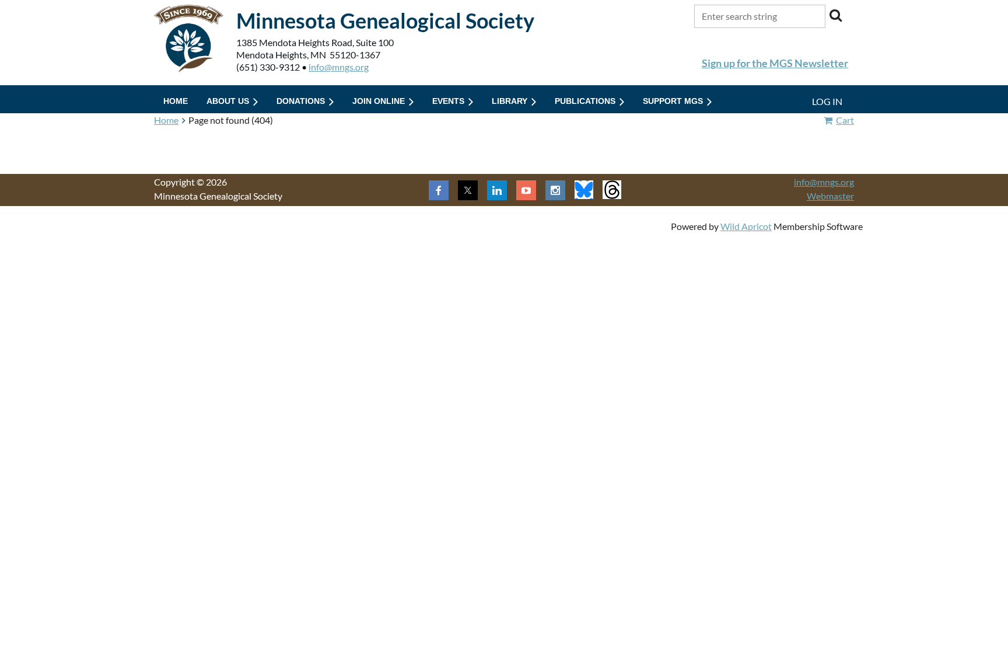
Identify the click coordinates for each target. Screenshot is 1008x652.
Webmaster (830, 195)
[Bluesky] (584, 189)
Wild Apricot (746, 226)
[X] (468, 190)
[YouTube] (526, 190)
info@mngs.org (339, 66)
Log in (827, 101)
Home (166, 119)
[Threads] (612, 189)
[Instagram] (555, 190)
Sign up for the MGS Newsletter (775, 63)
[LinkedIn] (497, 190)
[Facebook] (439, 190)
